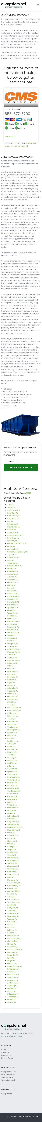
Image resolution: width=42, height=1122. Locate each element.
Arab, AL (10, 504)
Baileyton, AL (12, 513)
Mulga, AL (11, 960)
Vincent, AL (12, 805)
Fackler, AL (11, 802)
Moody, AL (11, 674)
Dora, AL (10, 877)
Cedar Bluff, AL (13, 780)
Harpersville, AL (13, 821)
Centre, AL (11, 855)
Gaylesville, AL (13, 788)
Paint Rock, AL (13, 602)
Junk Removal (7, 1077)
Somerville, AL (13, 549)
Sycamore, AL (13, 977)
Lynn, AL (10, 958)
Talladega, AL (12, 985)
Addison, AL (12, 713)
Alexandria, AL (13, 874)
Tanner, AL (11, 719)
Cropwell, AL (12, 796)
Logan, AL (11, 682)
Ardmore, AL (12, 774)
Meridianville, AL (13, 621)
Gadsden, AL (12, 696)
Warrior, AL (11, 724)
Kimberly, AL (12, 716)
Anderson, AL (12, 983)
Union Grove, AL (13, 510)
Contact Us (6, 1055)
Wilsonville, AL (13, 835)
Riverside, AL (12, 799)
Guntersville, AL (13, 515)
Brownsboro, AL (13, 557)
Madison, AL (12, 624)
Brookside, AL (12, 852)
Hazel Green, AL (13, 660)
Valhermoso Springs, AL (17, 552)
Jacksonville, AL (13, 891)
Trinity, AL (11, 755)
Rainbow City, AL (14, 707)
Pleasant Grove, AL (15, 949)
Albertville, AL (13, 532)
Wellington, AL (13, 824)
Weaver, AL (12, 919)
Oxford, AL (11, 999)
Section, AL (11, 668)
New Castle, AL (13, 777)
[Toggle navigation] (38, 5)
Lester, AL (11, 927)
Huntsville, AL (12, 524)
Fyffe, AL (10, 666)
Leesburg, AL (12, 749)
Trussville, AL (12, 691)
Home (3, 1049)
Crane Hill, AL (12, 721)
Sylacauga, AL (13, 994)
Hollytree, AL (12, 677)
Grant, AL (11, 546)
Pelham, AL (11, 933)
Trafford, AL (12, 646)
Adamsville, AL (13, 913)
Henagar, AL (12, 846)
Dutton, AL (11, 735)
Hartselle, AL (12, 593)
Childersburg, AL (14, 885)
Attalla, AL (11, 655)
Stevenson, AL (13, 866)
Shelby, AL (11, 944)
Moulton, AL (12, 785)
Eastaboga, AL (13, 916)
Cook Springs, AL (14, 710)
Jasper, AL (11, 849)
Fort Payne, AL (13, 741)
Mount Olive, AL (13, 830)
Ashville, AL (11, 702)
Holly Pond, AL (13, 518)
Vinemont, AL (12, 579)
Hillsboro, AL (12, 819)
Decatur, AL (12, 663)
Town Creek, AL (13, 902)
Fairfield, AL (12, 930)
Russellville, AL (13, 935)
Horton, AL (11, 529)
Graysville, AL (12, 869)
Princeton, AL (12, 699)
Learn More (9, 136)
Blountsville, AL (13, 527)
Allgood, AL (11, 554)
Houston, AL (12, 768)
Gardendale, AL (13, 791)
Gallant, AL (11, 610)
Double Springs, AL (15, 827)
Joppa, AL (11, 507)
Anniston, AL (12, 910)
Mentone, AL (12, 880)
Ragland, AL (12, 760)
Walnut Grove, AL (14, 566)
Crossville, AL (12, 574)
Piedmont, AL (12, 952)
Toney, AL (11, 705)
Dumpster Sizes (7, 1094)
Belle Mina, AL (13, 671)
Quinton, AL (12, 963)
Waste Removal (8, 1080)
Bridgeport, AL (13, 969)
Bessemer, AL (13, 980)
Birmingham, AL (13, 730)
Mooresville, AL (13, 652)
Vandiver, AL (12, 727)
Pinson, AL (11, 685)
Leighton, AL (12, 988)
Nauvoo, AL (11, 972)
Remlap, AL (12, 616)
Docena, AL (12, 894)
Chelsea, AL (12, 888)
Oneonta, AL (12, 563)
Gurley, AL (11, 585)
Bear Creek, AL (13, 974)
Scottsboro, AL (13, 632)
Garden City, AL (13, 604)
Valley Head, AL (13, 883)
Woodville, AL (12, 613)
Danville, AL (12, 693)
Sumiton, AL (12, 863)
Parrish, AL (11, 1002)
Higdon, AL (11, 991)
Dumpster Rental (8, 1072)
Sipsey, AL (11, 844)
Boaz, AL (10, 560)
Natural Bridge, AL (14, 966)
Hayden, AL (11, 641)
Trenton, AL (12, 657)
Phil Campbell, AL (14, 938)
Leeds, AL (11, 746)
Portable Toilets (8, 1074)
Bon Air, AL (11, 905)
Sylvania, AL (12, 771)
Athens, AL (11, 743)
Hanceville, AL (13, 627)
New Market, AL (13, 649)
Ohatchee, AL (13, 807)
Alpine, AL (11, 896)
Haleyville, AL (12, 908)
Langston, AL (12, 599)
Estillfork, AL (12, 763)
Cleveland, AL (13, 571)
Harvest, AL (12, 680)
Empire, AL (11, 810)
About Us (5, 1052)
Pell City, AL (12, 757)
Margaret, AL (12, 643)
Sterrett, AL (12, 782)
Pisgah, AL (11, 813)
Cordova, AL (12, 921)
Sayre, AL (11, 832)
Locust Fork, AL (13, 596)
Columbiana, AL (13, 899)
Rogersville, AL (13, 946)
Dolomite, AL (12, 955)
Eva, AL (10, 521)
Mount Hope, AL (13, 857)
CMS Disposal (12, 109)
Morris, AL (11, 738)
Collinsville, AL (13, 630)
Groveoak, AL (12, 591)
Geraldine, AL (12, 582)
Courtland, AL (13, 871)
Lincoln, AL (11, 838)
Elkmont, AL (12, 841)
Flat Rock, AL (12, 941)
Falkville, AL (12, 568)
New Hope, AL (13, 538)
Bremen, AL (12, 752)
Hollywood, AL (13, 794)
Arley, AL (10, 766)
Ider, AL (10, 924)
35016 (28, 493)
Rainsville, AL (12, 732)
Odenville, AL (12, 688)
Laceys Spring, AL (14, 535)
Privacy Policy (7, 1058)
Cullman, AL (12, 541)
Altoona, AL (12, 577)
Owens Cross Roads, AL (17, 543)
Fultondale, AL (13, 816)
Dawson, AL (12, 618)
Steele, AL (11, 635)
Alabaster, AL (12, 997)
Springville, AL (13, 607)
